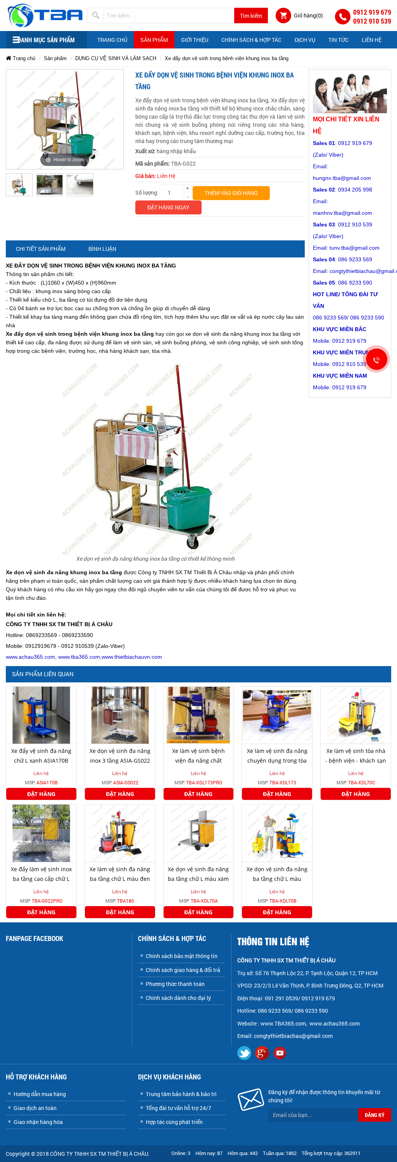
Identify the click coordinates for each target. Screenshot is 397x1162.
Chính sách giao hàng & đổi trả (183, 970)
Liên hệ (371, 39)
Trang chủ (112, 39)
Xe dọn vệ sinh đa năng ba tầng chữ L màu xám (198, 873)
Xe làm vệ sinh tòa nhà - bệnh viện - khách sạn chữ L (355, 760)
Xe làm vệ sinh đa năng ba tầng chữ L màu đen (120, 873)
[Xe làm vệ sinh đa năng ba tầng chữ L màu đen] (120, 832)
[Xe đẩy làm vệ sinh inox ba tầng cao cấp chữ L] (41, 832)
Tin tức (338, 39)
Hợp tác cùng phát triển (174, 1122)
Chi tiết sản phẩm (41, 248)
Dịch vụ (305, 39)
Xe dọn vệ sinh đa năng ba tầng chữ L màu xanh (277, 878)
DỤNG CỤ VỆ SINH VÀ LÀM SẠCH (115, 58)
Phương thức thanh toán (175, 984)
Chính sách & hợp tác (251, 39)
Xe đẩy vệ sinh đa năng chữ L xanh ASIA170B (41, 755)
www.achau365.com (335, 1023)
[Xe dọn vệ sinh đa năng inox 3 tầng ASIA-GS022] (120, 714)
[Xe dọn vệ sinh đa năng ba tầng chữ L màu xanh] (277, 832)
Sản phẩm (154, 39)
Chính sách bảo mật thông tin (181, 956)
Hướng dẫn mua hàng (40, 1094)
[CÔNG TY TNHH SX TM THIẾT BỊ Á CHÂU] (46, 14)
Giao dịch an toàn (35, 1108)
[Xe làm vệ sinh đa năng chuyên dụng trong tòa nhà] (277, 714)
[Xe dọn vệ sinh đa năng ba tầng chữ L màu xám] (199, 832)
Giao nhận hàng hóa (38, 1122)
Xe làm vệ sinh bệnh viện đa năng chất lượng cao (198, 760)
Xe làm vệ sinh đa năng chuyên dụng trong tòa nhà (277, 760)
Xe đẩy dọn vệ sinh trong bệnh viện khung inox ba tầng (226, 58)
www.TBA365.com (283, 1023)
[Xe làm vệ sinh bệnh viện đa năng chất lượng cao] (199, 714)
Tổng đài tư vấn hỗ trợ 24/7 (178, 1108)
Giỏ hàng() (308, 15)
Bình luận (102, 248)
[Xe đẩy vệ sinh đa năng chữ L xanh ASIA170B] (41, 714)
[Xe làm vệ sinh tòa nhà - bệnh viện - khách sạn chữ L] (356, 714)
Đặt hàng (41, 794)
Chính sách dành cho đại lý (178, 997)
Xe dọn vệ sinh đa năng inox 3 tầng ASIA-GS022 (120, 755)
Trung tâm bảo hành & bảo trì (181, 1094)
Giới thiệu (194, 39)
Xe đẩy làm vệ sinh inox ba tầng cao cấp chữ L (41, 873)
